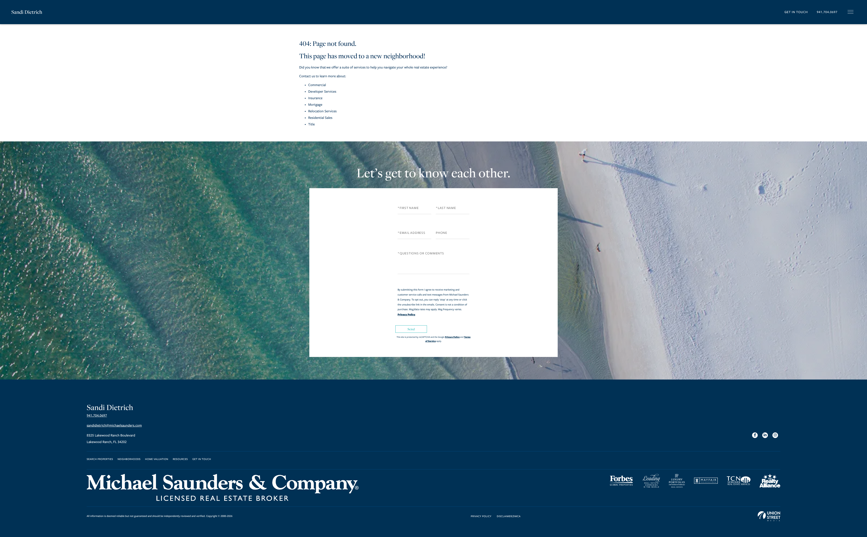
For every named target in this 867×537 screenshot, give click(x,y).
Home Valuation (156, 459)
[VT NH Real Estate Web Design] (769, 516)
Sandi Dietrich (26, 12)
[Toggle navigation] (850, 12)
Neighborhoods (129, 459)
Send (411, 329)
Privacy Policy (406, 314)
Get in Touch (796, 12)
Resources (180, 459)
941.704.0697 (827, 12)
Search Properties (100, 459)
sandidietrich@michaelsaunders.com (114, 426)
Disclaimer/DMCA (508, 516)
